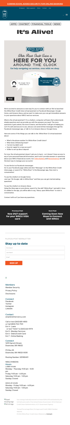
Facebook (9, 301)
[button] (67, 14)
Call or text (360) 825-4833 (16, 322)
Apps (13, 24)
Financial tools (41, 24)
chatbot (24, 24)
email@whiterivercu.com (15, 317)
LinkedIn (8, 309)
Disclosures (10, 294)
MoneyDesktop (53, 159)
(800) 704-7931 (17, 324)
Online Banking (39, 159)
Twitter (8, 304)
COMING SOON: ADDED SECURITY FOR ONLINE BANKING (35, 4)
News (57, 24)
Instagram (9, 306)
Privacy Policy (11, 291)
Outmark (49, 414)
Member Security (12, 288)
